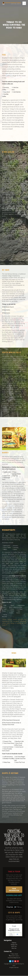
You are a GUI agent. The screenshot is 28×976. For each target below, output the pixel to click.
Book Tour (14, 946)
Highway (14, 942)
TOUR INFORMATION (14, 889)
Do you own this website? (11, 935)
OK (17, 934)
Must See (14, 948)
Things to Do (14, 944)
